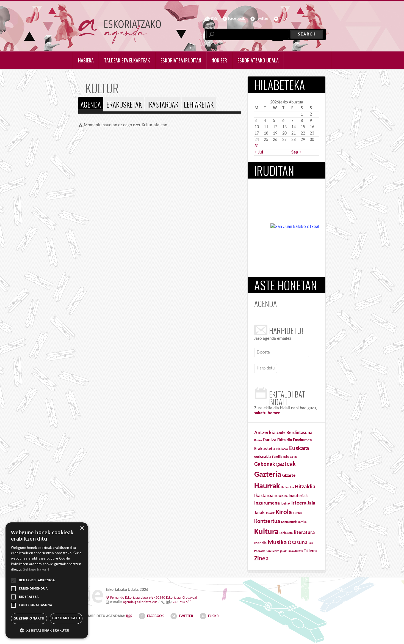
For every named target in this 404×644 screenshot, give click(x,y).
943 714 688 (182, 602)
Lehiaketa (286, 533)
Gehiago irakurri (36, 569)
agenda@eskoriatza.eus (140, 602)
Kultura (266, 532)
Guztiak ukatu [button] (66, 618)
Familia (277, 457)
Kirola (284, 512)
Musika (277, 542)
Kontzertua (267, 521)
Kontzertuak (289, 522)
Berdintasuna (299, 433)
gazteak (286, 464)
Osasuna (298, 543)
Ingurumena (267, 503)
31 (256, 146)
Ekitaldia (284, 440)
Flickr (284, 19)
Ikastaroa (263, 496)
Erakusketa (264, 449)
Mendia (260, 543)
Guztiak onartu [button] (29, 618)
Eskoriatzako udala (258, 60)
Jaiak (259, 513)
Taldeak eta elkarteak (127, 60)
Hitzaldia (305, 487)
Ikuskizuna (281, 496)
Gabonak (264, 464)
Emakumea (302, 440)
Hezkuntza (287, 487)
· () (153, 597)
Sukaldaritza (295, 551)
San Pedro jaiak (276, 551)
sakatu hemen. (268, 413)
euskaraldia (262, 457)
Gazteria (267, 475)
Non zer (219, 60)
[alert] (46, 580)
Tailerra (310, 551)
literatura (304, 532)
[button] (46, 630)
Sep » (296, 152)
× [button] (82, 528)
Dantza (269, 440)
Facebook (236, 19)
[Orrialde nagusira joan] (119, 31)
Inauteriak (298, 496)
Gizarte (288, 475)
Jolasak (270, 513)
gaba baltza (290, 457)
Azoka (280, 433)
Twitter (262, 19)
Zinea (261, 559)
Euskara (299, 448)
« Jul (258, 152)
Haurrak (267, 486)
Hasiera (86, 60)
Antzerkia (264, 432)
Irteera (298, 503)
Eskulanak (282, 449)
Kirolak (297, 513)
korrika (302, 522)
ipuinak (285, 503)
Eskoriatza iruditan (181, 60)
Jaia (311, 503)
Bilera (258, 440)
